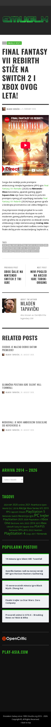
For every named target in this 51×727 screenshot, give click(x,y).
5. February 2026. (29, 108)
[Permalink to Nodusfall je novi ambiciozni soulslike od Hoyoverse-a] (25, 446)
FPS (8, 511)
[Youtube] (40, 3)
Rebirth (31, 248)
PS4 (36, 526)
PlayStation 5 (35, 511)
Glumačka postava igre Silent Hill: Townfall (22, 386)
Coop (28, 533)
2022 (31, 530)
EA (20, 526)
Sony (16, 526)
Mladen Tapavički (13, 355)
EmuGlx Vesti (14, 43)
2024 (6, 504)
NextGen (38, 530)
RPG (37, 248)
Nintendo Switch (10, 516)
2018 (15, 508)
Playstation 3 (35, 519)
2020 (15, 504)
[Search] (5, 3)
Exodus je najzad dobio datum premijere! (19, 348)
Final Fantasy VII (14, 245)
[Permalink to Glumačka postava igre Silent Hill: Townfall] (25, 408)
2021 (27, 504)
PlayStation (10, 519)
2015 (38, 523)
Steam (22, 511)
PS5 (42, 526)
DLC (11, 508)
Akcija (22, 508)
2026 (4, 245)
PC (36, 515)
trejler (17, 251)
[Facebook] (24, 3)
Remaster (13, 530)
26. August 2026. (28, 355)
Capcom (14, 512)
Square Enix (7, 251)
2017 (34, 533)
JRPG (46, 245)
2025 (20, 519)
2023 (26, 523)
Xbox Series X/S (32, 251)
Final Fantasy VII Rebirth (32, 245)
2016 (32, 523)
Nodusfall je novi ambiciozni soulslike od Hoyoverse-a (24, 423)
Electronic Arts (17, 523)
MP (10, 504)
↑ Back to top (25, 722)
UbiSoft (10, 526)
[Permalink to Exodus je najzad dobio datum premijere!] (25, 370)
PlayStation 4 (14, 533)
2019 (46, 508)
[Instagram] (29, 3)
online (21, 504)
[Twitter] (35, 3)
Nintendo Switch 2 (19, 248)
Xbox (23, 251)
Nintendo (6, 248)
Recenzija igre (26, 516)
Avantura (36, 504)
